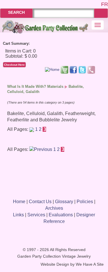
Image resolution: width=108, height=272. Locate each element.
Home (19, 201)
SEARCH (16, 12)
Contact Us (40, 201)
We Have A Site (90, 264)
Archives (54, 208)
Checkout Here (14, 64)
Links (18, 214)
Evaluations (61, 214)
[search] (101, 13)
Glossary (64, 201)
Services (36, 214)
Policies (85, 201)
